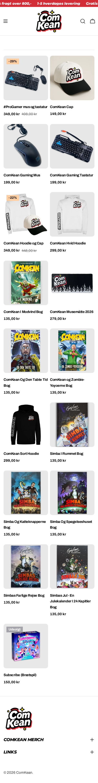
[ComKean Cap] (72, 78)
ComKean (24, 772)
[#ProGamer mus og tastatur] (26, 78)
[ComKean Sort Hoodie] (26, 424)
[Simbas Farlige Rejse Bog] (26, 566)
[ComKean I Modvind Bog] (26, 283)
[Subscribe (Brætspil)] (26, 646)
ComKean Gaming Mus (22, 175)
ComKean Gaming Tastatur (71, 175)
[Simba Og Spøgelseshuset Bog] (72, 493)
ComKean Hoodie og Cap (24, 243)
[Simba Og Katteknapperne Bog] (26, 493)
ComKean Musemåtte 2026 (71, 312)
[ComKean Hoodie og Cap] (26, 214)
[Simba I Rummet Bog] (72, 424)
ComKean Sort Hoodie (21, 454)
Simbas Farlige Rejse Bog (24, 595)
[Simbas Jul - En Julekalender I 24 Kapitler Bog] (72, 566)
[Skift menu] (5, 21)
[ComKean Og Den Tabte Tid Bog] (26, 350)
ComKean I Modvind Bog (23, 312)
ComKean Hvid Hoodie (68, 243)
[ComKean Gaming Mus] (26, 146)
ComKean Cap (61, 107)
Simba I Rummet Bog (66, 454)
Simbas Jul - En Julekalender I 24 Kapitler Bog (70, 601)
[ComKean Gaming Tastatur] (72, 146)
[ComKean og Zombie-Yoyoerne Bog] (72, 350)
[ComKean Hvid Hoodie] (72, 214)
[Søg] (83, 21)
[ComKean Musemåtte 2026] (72, 283)
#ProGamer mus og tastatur (26, 107)
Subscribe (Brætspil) (20, 675)
